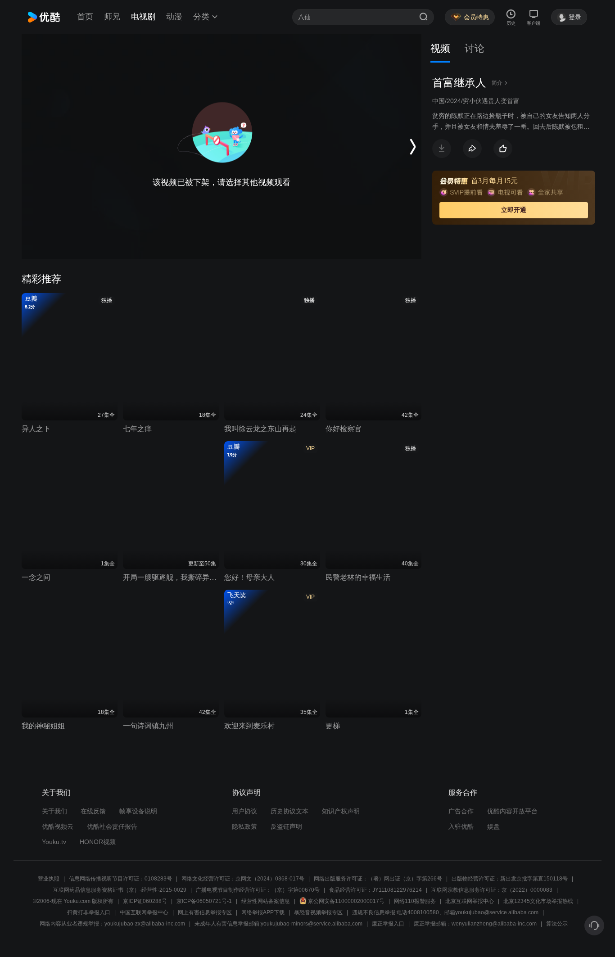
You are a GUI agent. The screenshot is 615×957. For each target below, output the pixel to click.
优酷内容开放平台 (512, 811)
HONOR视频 (98, 841)
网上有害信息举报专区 (205, 912)
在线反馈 (93, 811)
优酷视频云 (57, 826)
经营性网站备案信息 (265, 901)
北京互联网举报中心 (469, 901)
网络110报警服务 (415, 901)
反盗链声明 (286, 826)
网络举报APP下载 (263, 912)
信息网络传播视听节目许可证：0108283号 (120, 879)
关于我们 (54, 811)
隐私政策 (244, 826)
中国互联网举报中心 (144, 912)
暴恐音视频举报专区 (318, 912)
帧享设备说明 (138, 811)
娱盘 (493, 826)
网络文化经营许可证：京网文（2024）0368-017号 (242, 879)
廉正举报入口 (388, 924)
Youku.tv (54, 841)
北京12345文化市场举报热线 (538, 901)
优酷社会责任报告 (112, 826)
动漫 (174, 16)
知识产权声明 (341, 811)
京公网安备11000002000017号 (346, 901)
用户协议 (244, 811)
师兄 (112, 16)
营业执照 (48, 879)
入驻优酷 (461, 826)
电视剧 (143, 16)
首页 (85, 16)
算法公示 (557, 924)
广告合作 (461, 811)
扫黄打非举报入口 (88, 912)
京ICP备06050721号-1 (204, 901)
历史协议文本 (289, 811)
